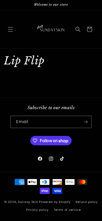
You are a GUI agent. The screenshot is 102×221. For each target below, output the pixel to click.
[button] (10, 29)
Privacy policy (37, 210)
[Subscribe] (85, 122)
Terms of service (67, 210)
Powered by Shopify (55, 202)
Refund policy (87, 202)
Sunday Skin (28, 202)
